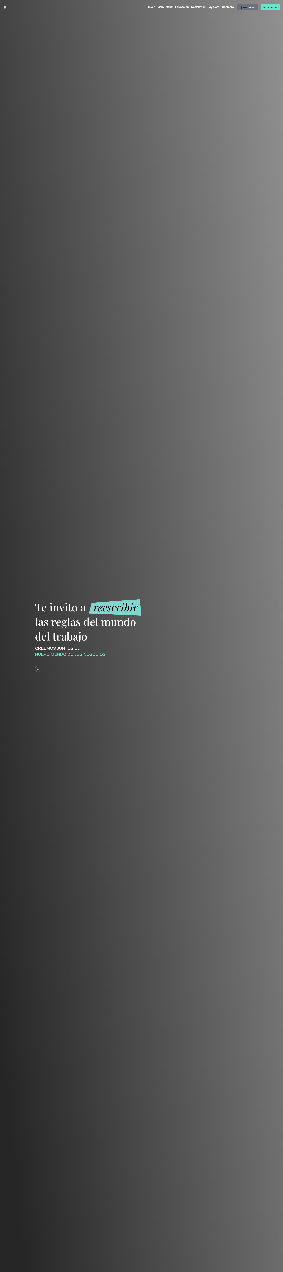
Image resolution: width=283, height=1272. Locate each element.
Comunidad (165, 7)
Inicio (151, 7)
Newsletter (198, 7)
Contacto (228, 7)
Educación (182, 7)
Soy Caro (213, 7)
